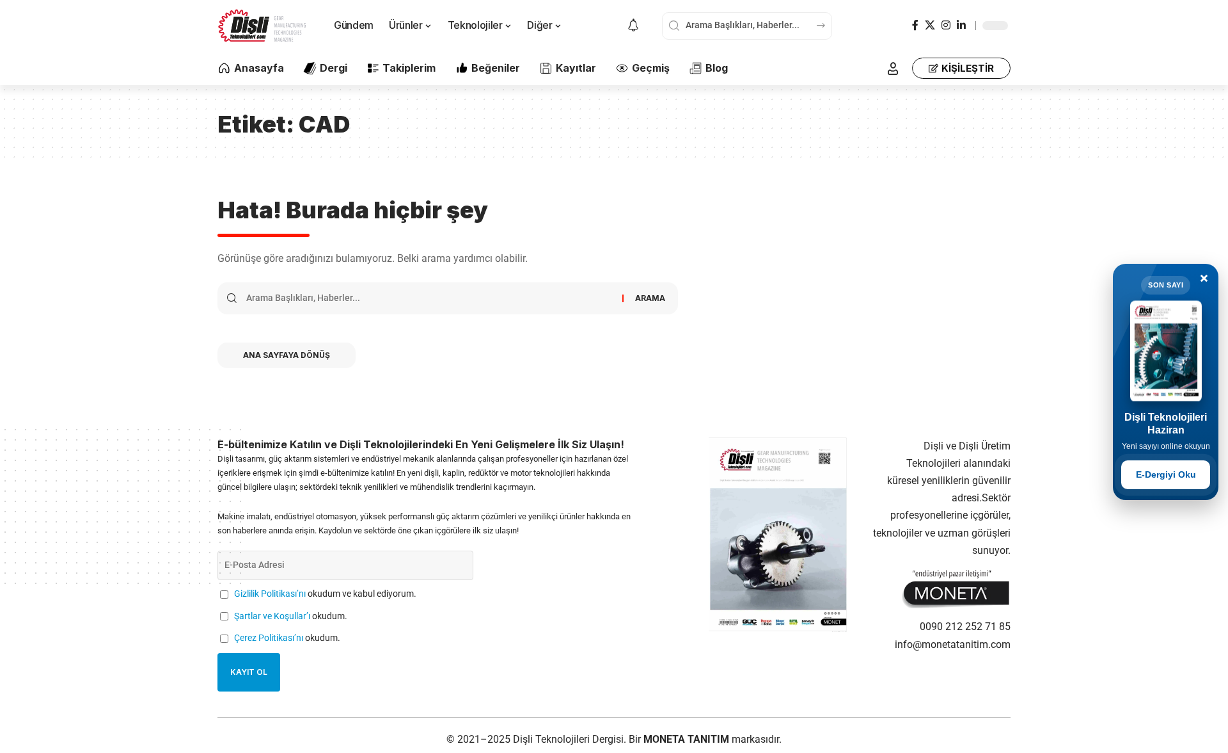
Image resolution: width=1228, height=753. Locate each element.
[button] (892, 68)
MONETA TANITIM (687, 739)
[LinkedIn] (961, 25)
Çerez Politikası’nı (268, 638)
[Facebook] (915, 25)
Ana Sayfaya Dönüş (286, 355)
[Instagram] (946, 25)
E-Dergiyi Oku (1166, 474)
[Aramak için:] (429, 298)
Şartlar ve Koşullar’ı (272, 616)
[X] (930, 25)
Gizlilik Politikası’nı (270, 593)
